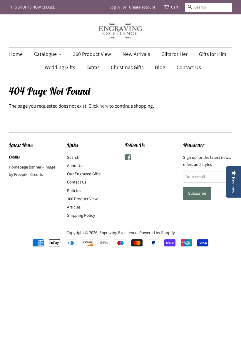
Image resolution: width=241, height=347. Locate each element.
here (103, 106)
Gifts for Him (212, 54)
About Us (75, 165)
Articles (74, 207)
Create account (142, 7)
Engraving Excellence (118, 232)
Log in (114, 7)
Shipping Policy (81, 215)
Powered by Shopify (157, 232)
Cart (174, 7)
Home (16, 54)
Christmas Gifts (127, 67)
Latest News (21, 145)
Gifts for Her (174, 54)
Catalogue (46, 54)
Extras (92, 67)
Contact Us (189, 67)
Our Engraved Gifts (84, 173)
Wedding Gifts (60, 67)
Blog (160, 67)
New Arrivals (136, 54)
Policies (74, 190)
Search (73, 157)
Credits (14, 157)
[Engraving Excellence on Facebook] (128, 158)
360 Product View (92, 54)
